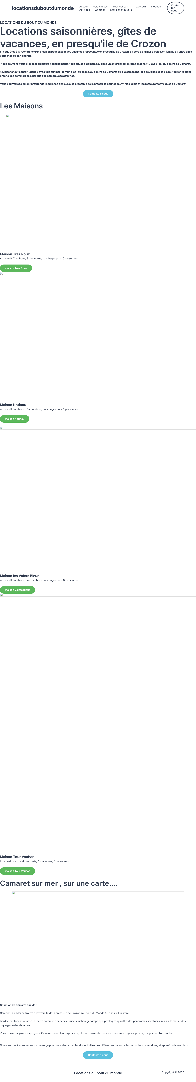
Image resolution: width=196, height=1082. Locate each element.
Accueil (83, 6)
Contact (100, 9)
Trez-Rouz (139, 6)
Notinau (156, 6)
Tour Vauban (120, 6)
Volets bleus (100, 6)
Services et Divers (121, 9)
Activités (84, 9)
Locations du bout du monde (98, 1073)
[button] (175, 8)
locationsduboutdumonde (43, 8)
